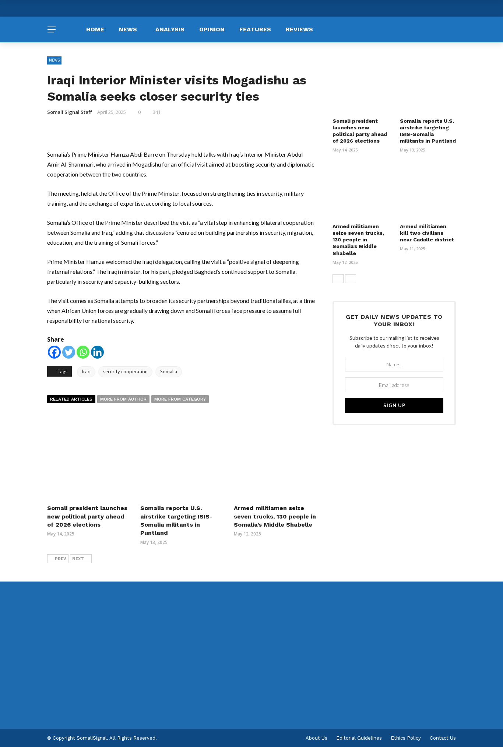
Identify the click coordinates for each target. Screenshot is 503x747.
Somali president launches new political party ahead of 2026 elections (87, 516)
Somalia (168, 371)
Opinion (212, 29)
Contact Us (443, 738)
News (128, 29)
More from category (180, 399)
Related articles (71, 399)
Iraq (86, 371)
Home (95, 29)
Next (78, 558)
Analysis (169, 29)
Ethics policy (406, 738)
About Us (316, 738)
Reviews (299, 29)
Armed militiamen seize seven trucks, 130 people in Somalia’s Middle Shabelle (275, 516)
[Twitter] (68, 352)
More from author (123, 399)
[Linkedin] (97, 352)
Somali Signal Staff (69, 112)
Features (255, 29)
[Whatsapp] (83, 352)
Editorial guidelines (359, 738)
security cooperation (125, 371)
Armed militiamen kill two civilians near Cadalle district (427, 232)
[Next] (350, 278)
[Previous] (338, 278)
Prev (60, 558)
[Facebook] (54, 352)
